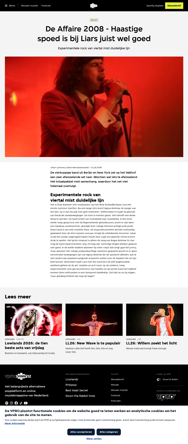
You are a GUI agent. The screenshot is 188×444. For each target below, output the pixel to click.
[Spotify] (6, 403)
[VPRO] (166, 397)
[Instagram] (11, 403)
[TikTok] (21, 403)
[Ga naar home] (94, 6)
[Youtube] (25, 403)
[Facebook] (16, 403)
